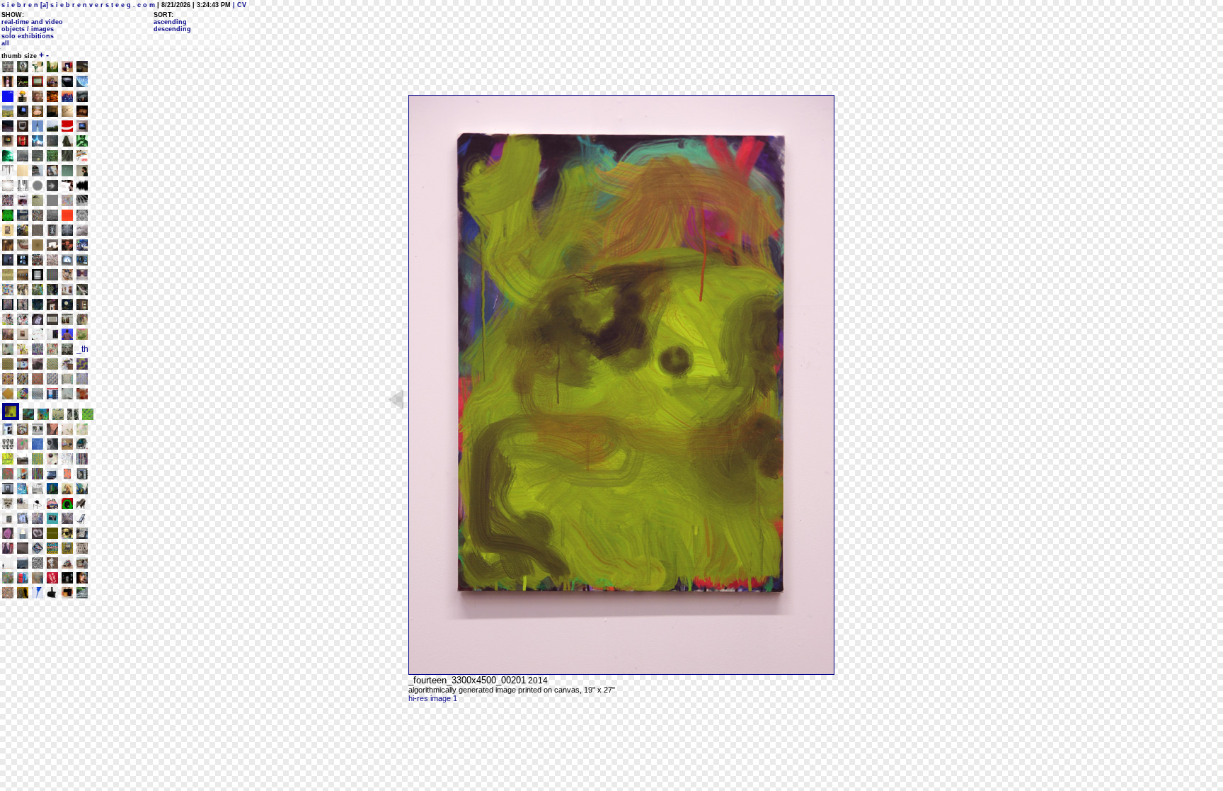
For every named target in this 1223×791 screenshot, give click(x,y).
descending (172, 29)
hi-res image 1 (432, 698)
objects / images (27, 29)
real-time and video (32, 21)
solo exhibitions (27, 36)
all (5, 43)
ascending (170, 21)
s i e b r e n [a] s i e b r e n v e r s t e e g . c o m (78, 4)
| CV (238, 4)
